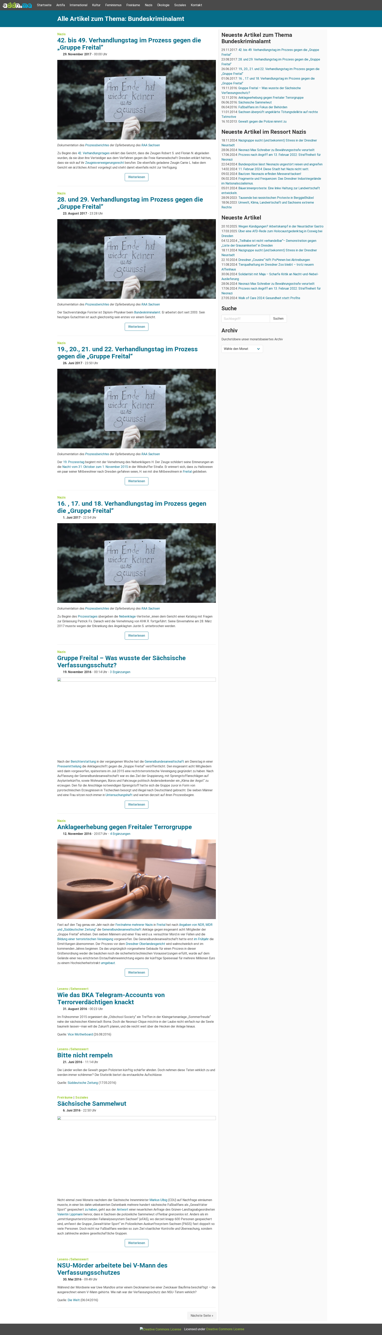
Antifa (60, 5)
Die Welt (74, 1300)
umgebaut (108, 963)
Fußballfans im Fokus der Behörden (262, 107)
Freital (187, 471)
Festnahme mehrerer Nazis (134, 925)
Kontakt (196, 5)
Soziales (180, 5)
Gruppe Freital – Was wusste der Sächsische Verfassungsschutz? (121, 661)
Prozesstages (87, 616)
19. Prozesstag (73, 462)
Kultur (96, 5)
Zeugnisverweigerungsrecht (104, 163)
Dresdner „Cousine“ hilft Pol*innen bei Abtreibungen (274, 260)
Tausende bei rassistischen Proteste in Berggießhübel (276, 198)
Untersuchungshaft (119, 795)
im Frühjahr (201, 939)
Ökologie (163, 5)
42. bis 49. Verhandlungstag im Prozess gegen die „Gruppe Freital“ (129, 43)
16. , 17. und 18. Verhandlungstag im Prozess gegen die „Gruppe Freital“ (131, 507)
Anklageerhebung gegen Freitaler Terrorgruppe (124, 827)
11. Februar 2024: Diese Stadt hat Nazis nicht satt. (274, 169)
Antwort (122, 1209)
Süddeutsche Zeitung (83, 1083)
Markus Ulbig (158, 1200)
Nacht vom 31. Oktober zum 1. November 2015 (95, 467)
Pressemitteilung (69, 766)
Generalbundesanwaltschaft (164, 761)
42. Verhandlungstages (94, 153)
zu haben (91, 1209)
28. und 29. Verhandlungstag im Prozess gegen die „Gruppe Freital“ (130, 203)
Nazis (148, 5)
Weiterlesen (136, 177)
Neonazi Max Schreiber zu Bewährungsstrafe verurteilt (276, 150)
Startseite (44, 5)
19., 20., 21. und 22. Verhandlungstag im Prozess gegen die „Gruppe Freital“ (127, 352)
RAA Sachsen (150, 145)
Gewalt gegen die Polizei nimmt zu (262, 121)
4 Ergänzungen (120, 834)
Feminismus (113, 5)
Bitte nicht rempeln (85, 1055)
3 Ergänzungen (120, 672)
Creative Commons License (225, 1329)
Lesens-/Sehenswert (73, 989)
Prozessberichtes (97, 145)
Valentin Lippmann (70, 1214)
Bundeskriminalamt (147, 312)
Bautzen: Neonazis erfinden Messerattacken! (269, 174)
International (78, 5)
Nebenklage (127, 616)
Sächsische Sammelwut (91, 1103)
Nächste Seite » (202, 1315)
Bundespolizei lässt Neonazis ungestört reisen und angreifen (280, 164)
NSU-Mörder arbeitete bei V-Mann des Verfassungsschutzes (112, 1269)
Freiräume (133, 5)
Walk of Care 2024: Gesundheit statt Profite (269, 298)
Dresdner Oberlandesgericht (145, 944)
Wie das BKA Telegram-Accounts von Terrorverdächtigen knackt (111, 998)
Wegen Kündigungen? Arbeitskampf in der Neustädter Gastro (281, 226)
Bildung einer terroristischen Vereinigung (85, 939)
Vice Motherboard (80, 1034)
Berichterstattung (83, 761)
